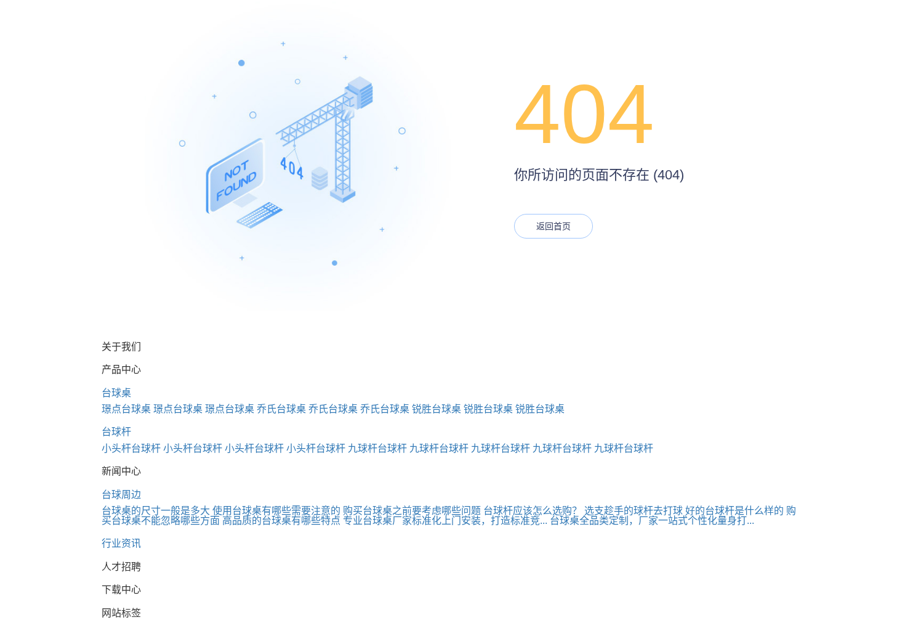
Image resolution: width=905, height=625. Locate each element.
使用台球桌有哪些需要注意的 (276, 510)
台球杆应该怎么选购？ (532, 510)
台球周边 (121, 494)
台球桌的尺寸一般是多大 (156, 510)
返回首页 (553, 226)
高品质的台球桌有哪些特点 (281, 520)
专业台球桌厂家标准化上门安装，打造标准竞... (445, 520)
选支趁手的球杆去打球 (633, 510)
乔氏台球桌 (281, 409)
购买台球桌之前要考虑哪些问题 (412, 510)
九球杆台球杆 (377, 448)
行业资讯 (121, 543)
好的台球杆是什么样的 (734, 510)
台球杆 (116, 432)
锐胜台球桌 (436, 409)
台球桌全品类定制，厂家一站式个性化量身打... (652, 520)
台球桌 (116, 393)
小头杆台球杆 (131, 448)
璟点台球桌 (126, 409)
